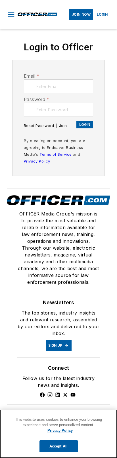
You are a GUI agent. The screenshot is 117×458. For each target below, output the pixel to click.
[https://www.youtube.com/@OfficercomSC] (73, 395)
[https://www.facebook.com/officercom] (42, 395)
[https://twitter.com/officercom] (65, 395)
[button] (11, 14)
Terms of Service (55, 154)
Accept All (58, 446)
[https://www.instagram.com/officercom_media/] (50, 395)
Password (36, 99)
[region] (58, 434)
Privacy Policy (37, 161)
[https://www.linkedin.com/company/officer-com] (57, 395)
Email (31, 76)
